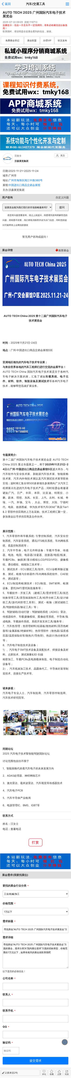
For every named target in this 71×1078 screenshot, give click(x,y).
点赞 (59, 1074)
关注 (62, 155)
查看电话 (16, 829)
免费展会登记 (12, 40)
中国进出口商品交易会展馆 (24, 185)
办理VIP (47, 40)
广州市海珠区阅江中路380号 (26, 180)
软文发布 (62, 40)
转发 (67, 1074)
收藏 (52, 1074)
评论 (44, 1074)
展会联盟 (31, 40)
